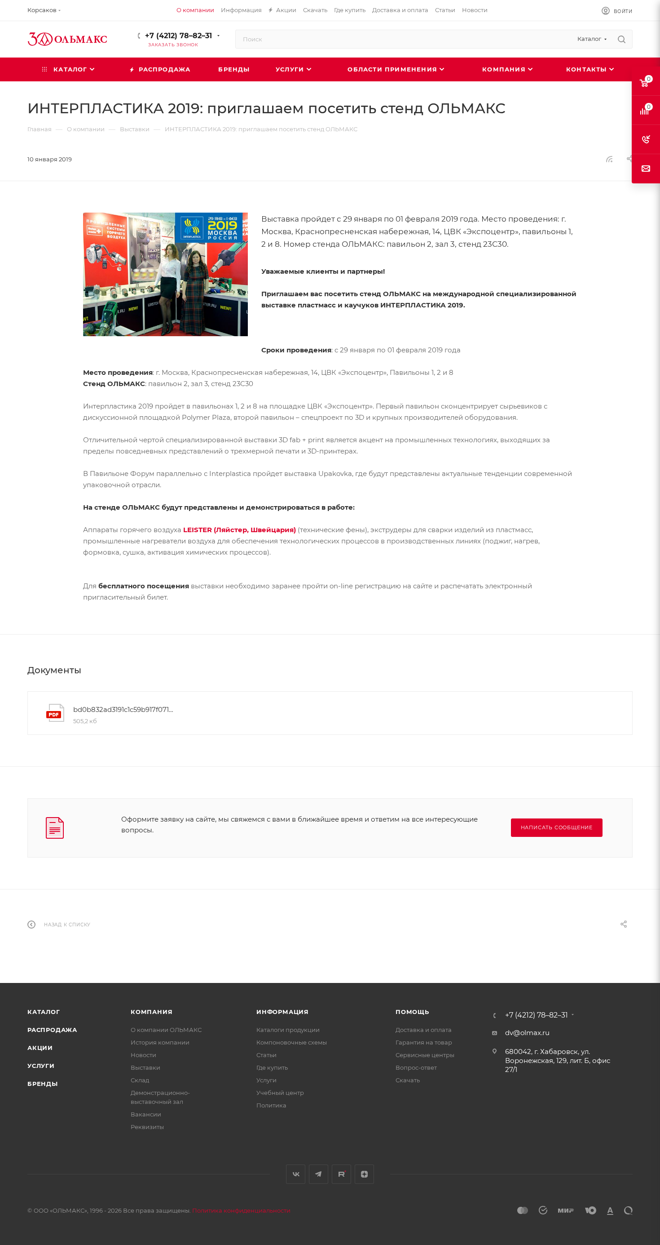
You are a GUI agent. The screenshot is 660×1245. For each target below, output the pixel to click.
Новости (143, 1054)
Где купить (272, 1067)
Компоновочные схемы (291, 1042)
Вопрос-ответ (416, 1067)
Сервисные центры (425, 1054)
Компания (151, 1011)
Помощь (412, 1011)
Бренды (42, 1083)
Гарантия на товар (424, 1042)
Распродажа (52, 1029)
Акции (40, 1047)
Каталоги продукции (288, 1029)
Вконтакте (295, 1174)
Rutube (341, 1174)
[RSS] (609, 159)
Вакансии (146, 1114)
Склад (140, 1080)
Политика (271, 1105)
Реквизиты (147, 1126)
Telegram (318, 1174)
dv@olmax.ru (527, 1032)
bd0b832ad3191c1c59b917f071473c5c (125, 709)
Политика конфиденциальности (241, 1210)
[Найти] (622, 39)
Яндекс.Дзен (364, 1174)
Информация (282, 1011)
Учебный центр (280, 1092)
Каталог (43, 1011)
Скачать (408, 1080)
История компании (160, 1042)
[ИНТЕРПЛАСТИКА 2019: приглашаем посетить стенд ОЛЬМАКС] (165, 274)
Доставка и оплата (424, 1029)
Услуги (41, 1065)
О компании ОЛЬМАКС (166, 1029)
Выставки (145, 1067)
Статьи (266, 1054)
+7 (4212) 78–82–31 (178, 35)
